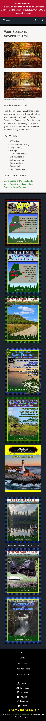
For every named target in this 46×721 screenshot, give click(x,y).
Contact (23, 658)
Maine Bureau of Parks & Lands (18, 181)
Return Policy (23, 663)
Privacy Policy (23, 674)
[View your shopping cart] (35, 20)
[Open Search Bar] (42, 20)
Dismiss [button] (28, 13)
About (23, 652)
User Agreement (23, 669)
